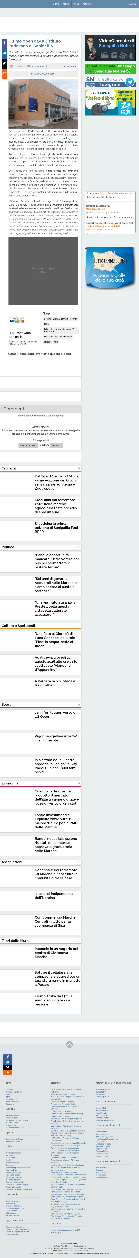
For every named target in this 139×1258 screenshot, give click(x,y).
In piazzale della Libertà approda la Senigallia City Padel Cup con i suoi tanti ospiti (56, 766)
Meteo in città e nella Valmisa (17, 1229)
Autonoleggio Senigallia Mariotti (63, 1104)
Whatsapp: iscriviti (13, 1172)
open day (53, 337)
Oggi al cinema (12, 1234)
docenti (47, 319)
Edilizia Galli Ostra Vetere (61, 1111)
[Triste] (22, 364)
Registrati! (56, 445)
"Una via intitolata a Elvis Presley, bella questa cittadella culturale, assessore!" (55, 608)
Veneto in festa (102, 1156)
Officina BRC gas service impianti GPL (67, 1189)
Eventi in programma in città (17, 1232)
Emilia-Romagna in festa (105, 1137)
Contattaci (10, 1165)
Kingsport (99, 1170)
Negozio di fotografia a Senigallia (64, 1172)
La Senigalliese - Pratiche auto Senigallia (67, 1165)
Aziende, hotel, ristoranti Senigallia (65, 1148)
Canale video (11, 1211)
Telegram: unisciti (13, 1175)
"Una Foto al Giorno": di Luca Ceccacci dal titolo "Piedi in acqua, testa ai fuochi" (55, 640)
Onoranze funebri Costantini (62, 1101)
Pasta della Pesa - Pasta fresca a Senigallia (68, 1177)
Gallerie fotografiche (14, 1206)
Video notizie (11, 1213)
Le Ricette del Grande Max (17, 1120)
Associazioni (70, 66)
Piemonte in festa (103, 1146)
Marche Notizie (102, 1108)
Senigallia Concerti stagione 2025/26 (66, 1214)
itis (45, 337)
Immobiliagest (101, 1177)
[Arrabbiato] (7, 364)
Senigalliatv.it (101, 1092)
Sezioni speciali (12, 1215)
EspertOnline (11, 1125)
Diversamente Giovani (15, 1139)
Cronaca (9, 1089)
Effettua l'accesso (28, 445)
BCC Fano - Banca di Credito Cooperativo (68, 1131)
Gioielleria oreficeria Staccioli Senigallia (66, 1216)
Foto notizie (11, 1203)
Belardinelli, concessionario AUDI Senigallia (68, 1143)
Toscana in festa (102, 1151)
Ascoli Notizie (101, 1113)
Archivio (9, 1155)
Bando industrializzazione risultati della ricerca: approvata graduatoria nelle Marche (56, 845)
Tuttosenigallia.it (102, 1097)
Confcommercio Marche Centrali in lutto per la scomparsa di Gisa (55, 921)
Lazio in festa (101, 1141)
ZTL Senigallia (56, 1233)
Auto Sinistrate (101, 1168)
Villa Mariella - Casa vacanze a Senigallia (67, 1194)
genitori (73, 319)
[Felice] (53, 364)
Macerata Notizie (103, 1118)
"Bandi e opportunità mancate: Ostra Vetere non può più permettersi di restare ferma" (57, 561)
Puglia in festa (101, 1149)
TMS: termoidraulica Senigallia (63, 1094)
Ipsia (46, 324)
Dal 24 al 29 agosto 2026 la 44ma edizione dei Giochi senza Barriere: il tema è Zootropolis (56, 482)
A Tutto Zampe (12, 1123)
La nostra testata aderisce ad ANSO (66, 1230)
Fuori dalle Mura (12, 1101)
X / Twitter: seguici (13, 1180)
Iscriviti (9, 1160)
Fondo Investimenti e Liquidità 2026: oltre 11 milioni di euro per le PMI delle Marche (55, 821)
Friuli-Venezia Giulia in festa (107, 1139)
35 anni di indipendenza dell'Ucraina (54, 896)
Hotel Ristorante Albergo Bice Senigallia (67, 1197)
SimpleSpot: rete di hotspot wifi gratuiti (66, 1119)
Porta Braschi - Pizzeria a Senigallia (65, 1192)
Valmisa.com (101, 1094)
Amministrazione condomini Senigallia (66, 1146)
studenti (48, 342)
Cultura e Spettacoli (14, 1092)
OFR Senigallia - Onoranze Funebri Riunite (68, 1175)
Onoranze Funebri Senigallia (17, 1185)
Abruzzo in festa (102, 1134)
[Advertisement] (110, 140)
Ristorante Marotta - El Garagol (63, 1158)
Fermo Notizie (101, 1115)
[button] (132, 4)
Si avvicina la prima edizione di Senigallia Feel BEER (56, 528)
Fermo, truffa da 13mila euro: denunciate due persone (54, 1000)
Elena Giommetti (60, 319)
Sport (8, 1097)
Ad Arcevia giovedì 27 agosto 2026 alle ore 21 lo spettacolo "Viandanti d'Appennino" (56, 663)
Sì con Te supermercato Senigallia (65, 1150)
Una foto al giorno (13, 1201)
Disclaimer (76, 1253)
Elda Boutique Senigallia (60, 1219)
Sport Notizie (101, 1172)
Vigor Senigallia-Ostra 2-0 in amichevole (56, 738)
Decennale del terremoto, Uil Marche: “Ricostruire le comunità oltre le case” (56, 874)
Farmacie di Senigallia (15, 1182)
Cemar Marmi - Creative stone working (67, 1114)
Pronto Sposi (101, 1175)
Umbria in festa (102, 1154)
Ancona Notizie (102, 1110)
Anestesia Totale (13, 1141)
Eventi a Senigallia (13, 1187)
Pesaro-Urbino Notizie (105, 1120)
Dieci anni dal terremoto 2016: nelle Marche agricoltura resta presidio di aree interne (56, 506)
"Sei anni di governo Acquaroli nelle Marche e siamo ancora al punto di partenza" (56, 585)
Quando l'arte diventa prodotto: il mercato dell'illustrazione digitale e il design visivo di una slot (57, 797)
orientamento (65, 337)
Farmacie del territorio (15, 1227)
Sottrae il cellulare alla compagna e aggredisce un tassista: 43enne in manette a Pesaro (58, 978)
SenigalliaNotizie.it (103, 1089)
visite (56, 342)
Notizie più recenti (13, 1153)
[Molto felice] (69, 364)
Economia (10, 1104)
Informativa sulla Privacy (99, 1253)
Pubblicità (85, 1253)
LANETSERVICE (48, 1253)
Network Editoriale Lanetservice (19, 1189)
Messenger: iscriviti (14, 1177)
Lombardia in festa (103, 1144)
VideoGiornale (12, 1118)
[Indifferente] (38, 364)
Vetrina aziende (12, 1163)
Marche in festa (102, 1132)
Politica (9, 1094)
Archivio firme (11, 1170)
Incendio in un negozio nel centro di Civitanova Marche (56, 953)
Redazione (10, 1158)
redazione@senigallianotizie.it (18, 1168)
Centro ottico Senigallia (60, 1116)
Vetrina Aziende (12, 1115)
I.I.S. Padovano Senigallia (19, 335)
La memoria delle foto (15, 1128)
